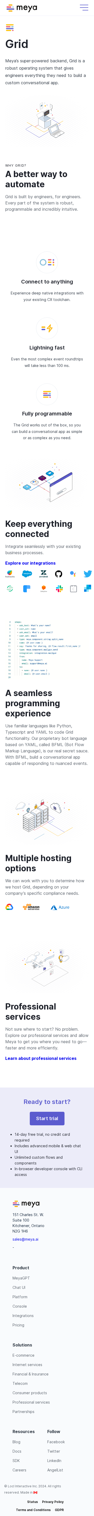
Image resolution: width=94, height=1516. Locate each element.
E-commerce (23, 1355)
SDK (16, 1460)
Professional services (31, 1402)
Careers (19, 1470)
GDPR (59, 1510)
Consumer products (30, 1393)
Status (32, 1502)
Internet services (27, 1364)
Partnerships (23, 1411)
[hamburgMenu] (84, 7)
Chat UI (19, 1287)
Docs (17, 1451)
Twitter (53, 1451)
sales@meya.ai (25, 1239)
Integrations (23, 1315)
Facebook (56, 1442)
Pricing (18, 1325)
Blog (16, 1442)
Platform (20, 1297)
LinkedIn (54, 1460)
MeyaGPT (21, 1278)
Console (20, 1306)
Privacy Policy (53, 1502)
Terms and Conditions (33, 1510)
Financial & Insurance (31, 1374)
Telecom (20, 1383)
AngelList (55, 1470)
